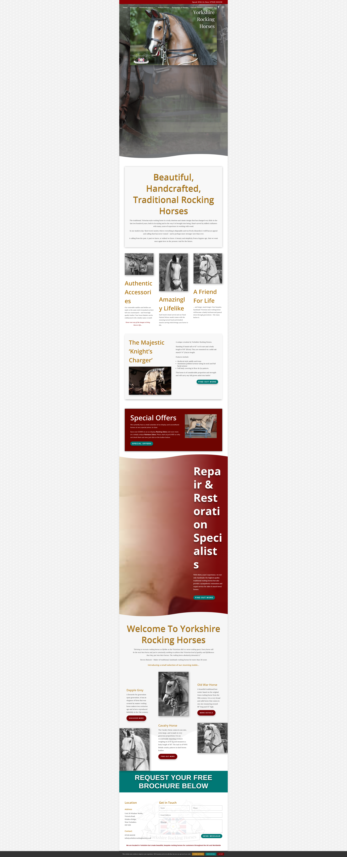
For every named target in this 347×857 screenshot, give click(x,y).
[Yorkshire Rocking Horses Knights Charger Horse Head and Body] (150, 394)
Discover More (136, 718)
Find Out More (207, 382)
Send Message (211, 836)
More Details (206, 713)
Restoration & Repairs (180, 8)
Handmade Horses (146, 8)
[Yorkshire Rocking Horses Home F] (173, 65)
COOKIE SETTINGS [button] (198, 854)
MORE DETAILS (211, 854)
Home (125, 8)
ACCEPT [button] (221, 854)
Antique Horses (163, 8)
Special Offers (141, 444)
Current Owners (197, 8)
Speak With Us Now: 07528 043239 (207, 2)
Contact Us (209, 8)
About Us (133, 8)
